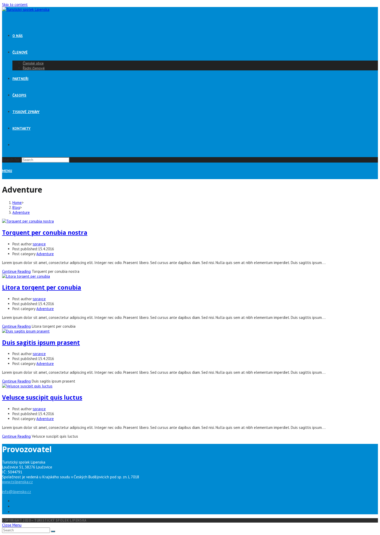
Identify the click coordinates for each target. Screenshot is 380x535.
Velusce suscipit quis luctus (42, 397)
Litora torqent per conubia (41, 287)
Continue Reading (16, 271)
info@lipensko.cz (16, 491)
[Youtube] (195, 511)
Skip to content (15, 4)
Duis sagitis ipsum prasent (41, 343)
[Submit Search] (53, 531)
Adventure (45, 253)
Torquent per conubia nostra (44, 233)
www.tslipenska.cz (17, 481)
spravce (39, 243)
